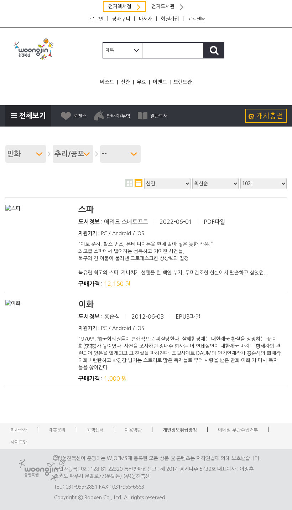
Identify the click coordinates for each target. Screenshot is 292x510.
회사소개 (18, 430)
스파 (86, 209)
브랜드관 (182, 81)
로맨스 (79, 116)
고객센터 (196, 18)
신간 (125, 81)
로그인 (97, 18)
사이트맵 (18, 442)
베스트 (107, 81)
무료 (141, 81)
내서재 (145, 18)
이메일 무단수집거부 (238, 430)
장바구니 (121, 18)
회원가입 (170, 18)
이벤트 (160, 81)
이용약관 (133, 430)
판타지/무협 (118, 116)
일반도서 (158, 116)
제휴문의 (57, 430)
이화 (86, 304)
